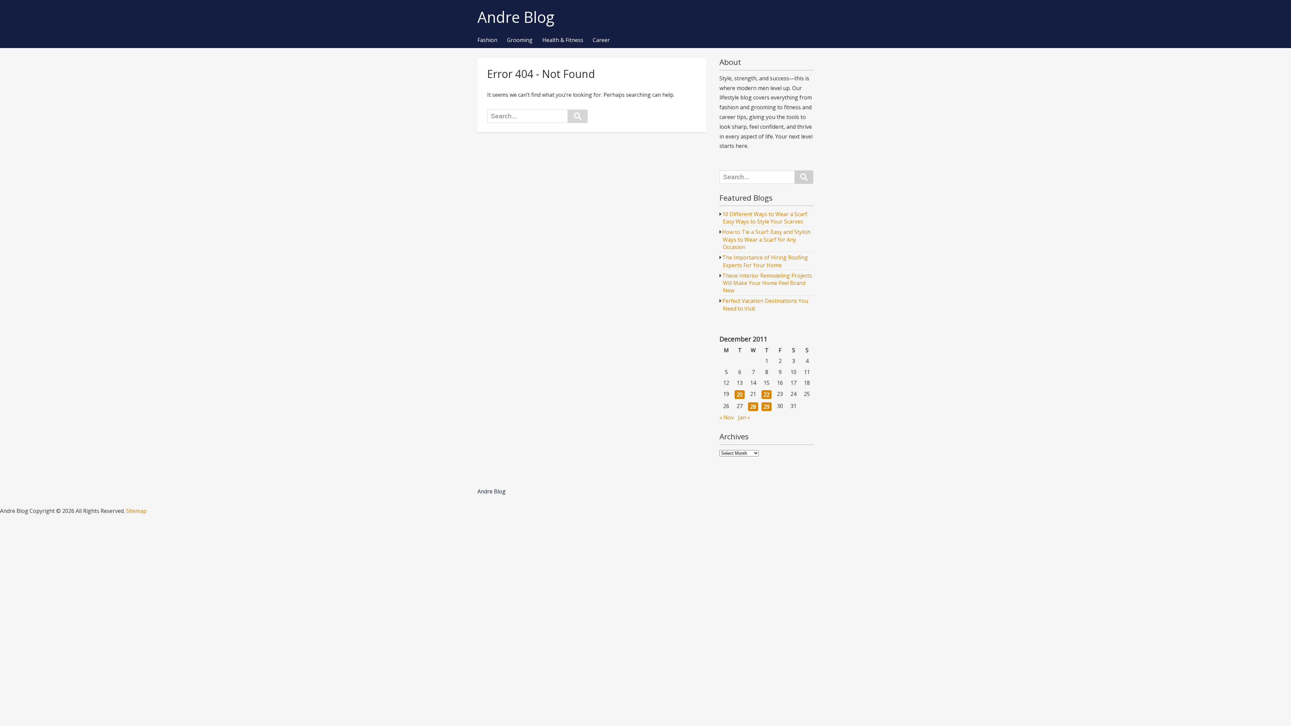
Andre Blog (515, 17)
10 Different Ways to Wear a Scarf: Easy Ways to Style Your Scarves (765, 217)
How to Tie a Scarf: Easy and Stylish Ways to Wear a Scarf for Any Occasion (766, 239)
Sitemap (136, 511)
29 (767, 406)
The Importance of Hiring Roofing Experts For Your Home (765, 261)
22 (767, 394)
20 (740, 394)
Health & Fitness (562, 40)
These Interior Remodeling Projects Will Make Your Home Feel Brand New (767, 283)
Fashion (487, 40)
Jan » (744, 417)
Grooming (520, 40)
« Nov (726, 417)
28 (753, 406)
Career (601, 40)
